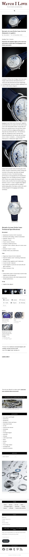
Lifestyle (5, 436)
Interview (5, 434)
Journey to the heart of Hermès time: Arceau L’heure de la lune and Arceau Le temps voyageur (7, 333)
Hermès (20, 43)
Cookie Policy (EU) (6, 519)
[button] (5, 291)
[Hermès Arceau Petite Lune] (19, 315)
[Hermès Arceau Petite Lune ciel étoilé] (7, 315)
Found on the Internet (8, 427)
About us (4, 517)
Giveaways (5, 429)
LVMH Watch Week (7, 437)
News (4, 439)
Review (4, 441)
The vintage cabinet (7, 444)
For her (4, 425)
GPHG (4, 431)
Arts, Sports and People (8, 417)
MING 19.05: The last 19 (13, 350)
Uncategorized (6, 446)
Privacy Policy (5, 522)
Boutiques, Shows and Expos (9, 422)
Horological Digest (7, 432)
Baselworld (5, 420)
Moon (14, 130)
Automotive (5, 418)
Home (3, 521)
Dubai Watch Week (7, 424)
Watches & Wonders (8, 448)
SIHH (4, 443)
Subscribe (6, 541)
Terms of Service (6, 524)
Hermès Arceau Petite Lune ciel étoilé (7, 319)
